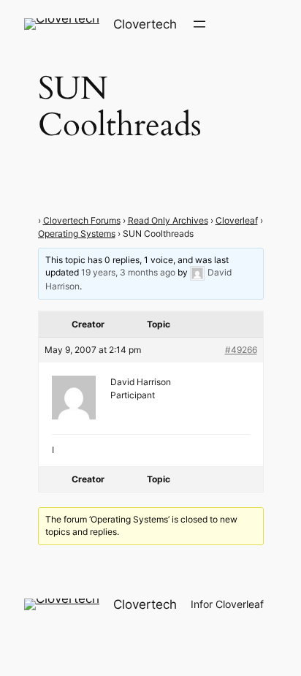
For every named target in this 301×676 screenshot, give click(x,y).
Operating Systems (76, 233)
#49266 (241, 349)
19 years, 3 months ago (128, 272)
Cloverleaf (237, 220)
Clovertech (145, 24)
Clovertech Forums (82, 220)
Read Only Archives (168, 220)
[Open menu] (199, 24)
